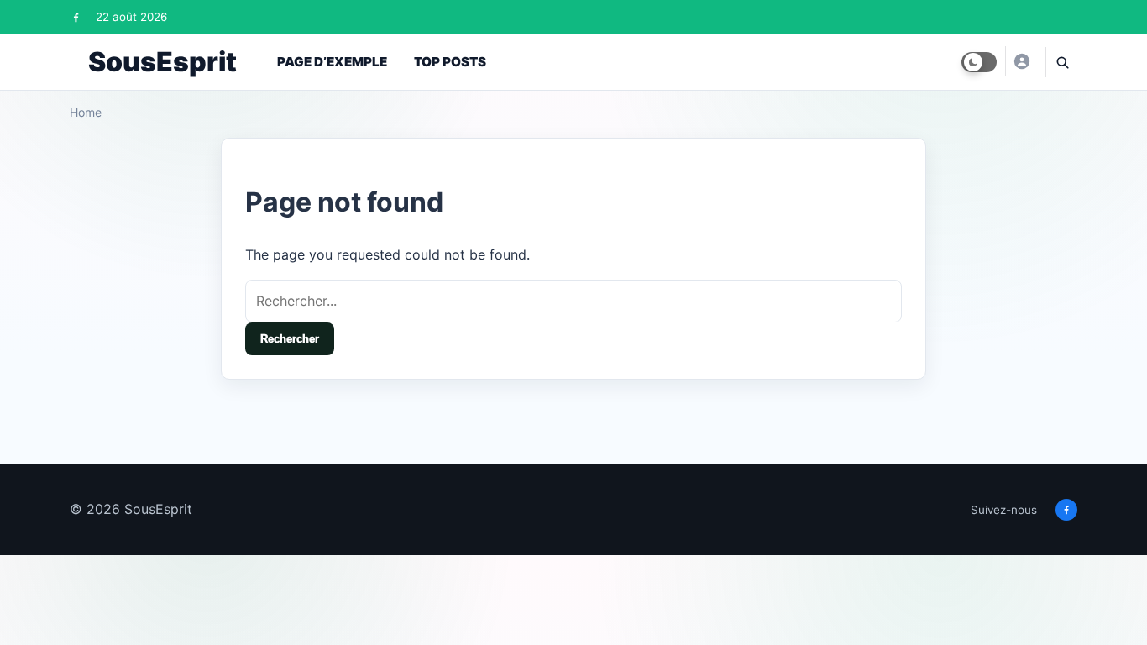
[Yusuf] (1021, 61)
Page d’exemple (332, 62)
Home (86, 112)
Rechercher (289, 339)
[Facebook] (76, 17)
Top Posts (450, 62)
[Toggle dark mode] (979, 62)
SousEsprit (162, 61)
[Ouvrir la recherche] (1061, 62)
